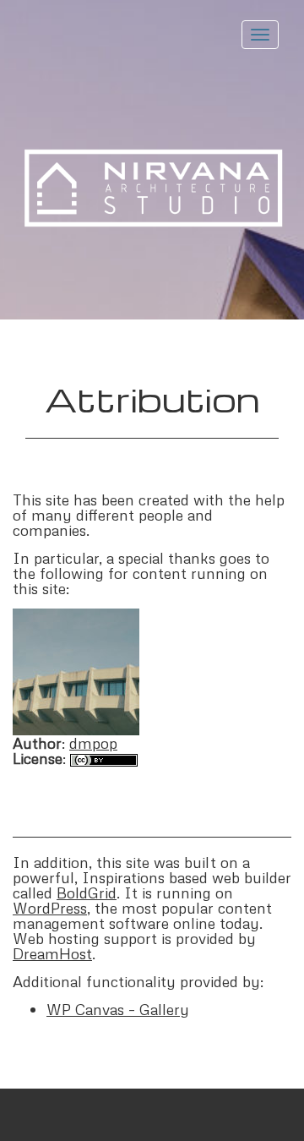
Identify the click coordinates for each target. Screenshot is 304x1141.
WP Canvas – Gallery (117, 1009)
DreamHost (52, 953)
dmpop (93, 743)
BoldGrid (87, 892)
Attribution (152, 399)
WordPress (50, 907)
